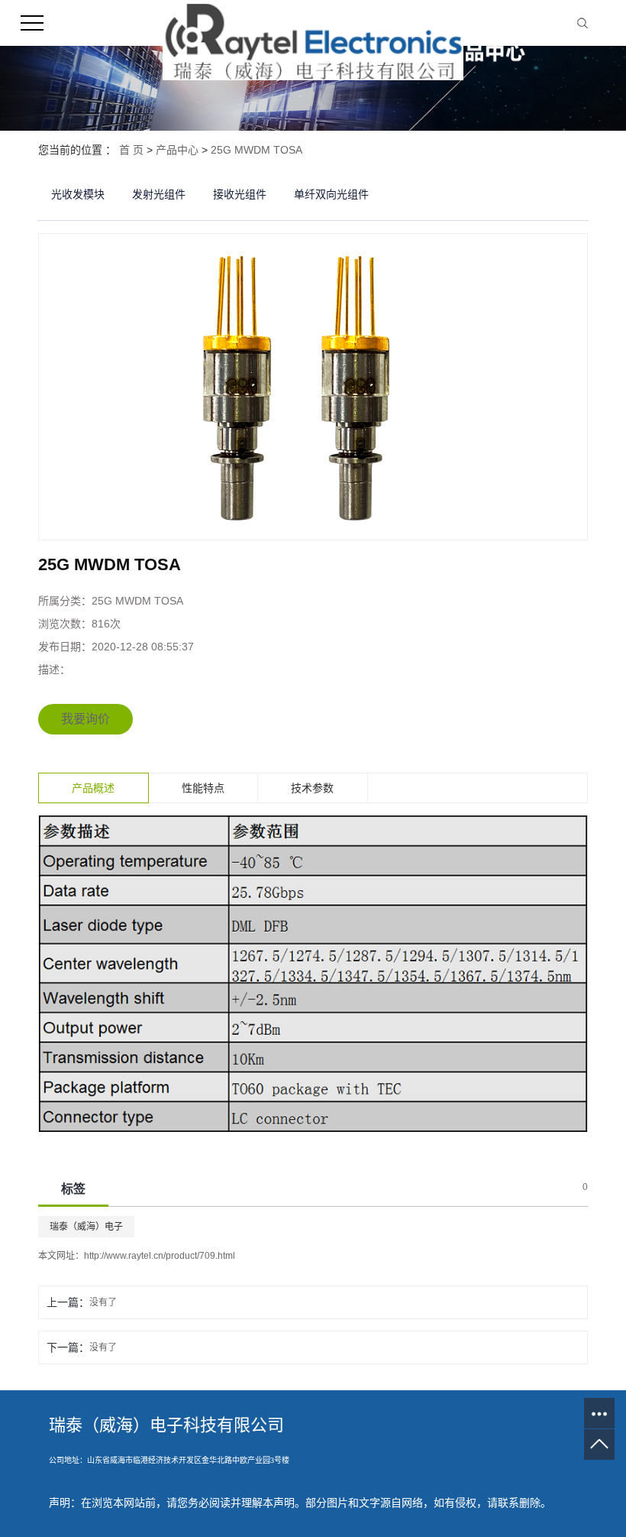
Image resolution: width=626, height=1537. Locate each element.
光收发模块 (78, 194)
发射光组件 (159, 194)
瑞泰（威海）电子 (86, 1226)
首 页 (131, 150)
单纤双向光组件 (331, 194)
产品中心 (177, 150)
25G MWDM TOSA (256, 150)
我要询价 (85, 718)
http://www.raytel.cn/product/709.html (159, 1255)
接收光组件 (239, 194)
